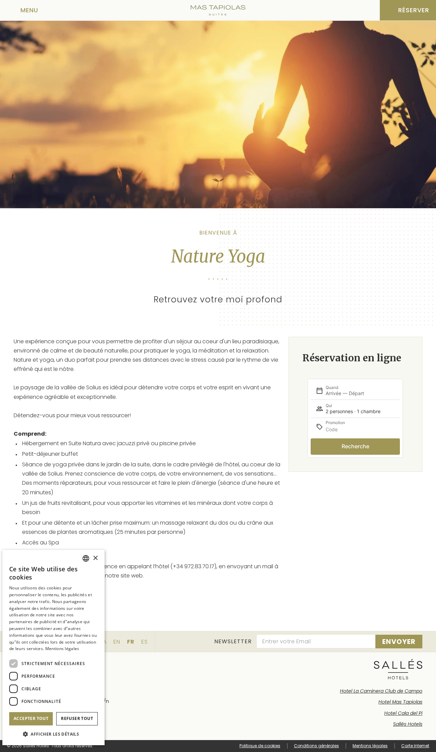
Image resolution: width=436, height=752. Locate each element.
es (144, 642)
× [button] (95, 558)
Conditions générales (316, 746)
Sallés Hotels (407, 724)
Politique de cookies (259, 746)
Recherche (355, 446)
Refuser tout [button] (77, 718)
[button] (53, 734)
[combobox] (85, 558)
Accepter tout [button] (31, 718)
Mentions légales (370, 746)
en (116, 642)
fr (131, 642)
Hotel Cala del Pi (403, 713)
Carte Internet (415, 746)
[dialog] (53, 647)
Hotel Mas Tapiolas (400, 701)
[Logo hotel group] (398, 669)
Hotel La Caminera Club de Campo (381, 691)
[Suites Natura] (218, 10)
